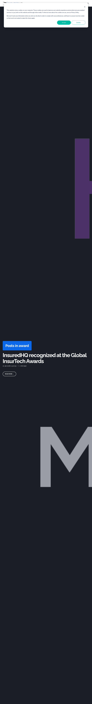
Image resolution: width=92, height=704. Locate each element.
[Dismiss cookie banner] (84, 7)
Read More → (9, 374)
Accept (64, 22)
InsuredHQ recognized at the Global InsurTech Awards (44, 358)
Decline (78, 22)
